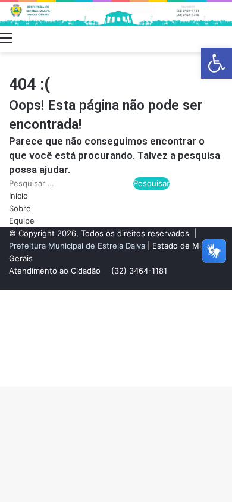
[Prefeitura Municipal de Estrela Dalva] (116, 14)
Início (18, 195)
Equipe (22, 220)
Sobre (20, 208)
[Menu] (6, 37)
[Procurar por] (226, 37)
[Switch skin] (205, 37)
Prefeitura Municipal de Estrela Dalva (77, 245)
